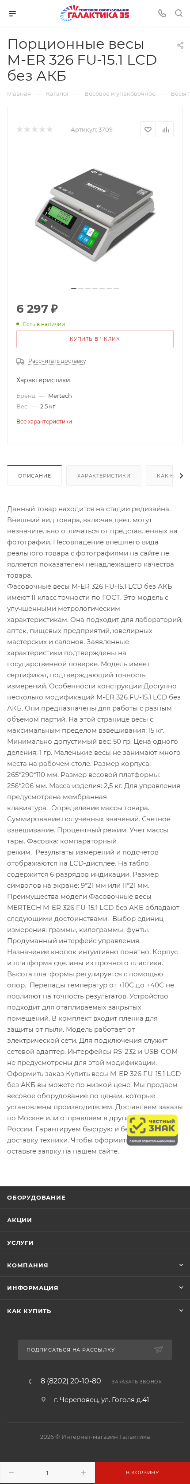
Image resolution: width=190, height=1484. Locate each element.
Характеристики (103, 476)
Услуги (20, 1242)
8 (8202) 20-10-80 (71, 1381)
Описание (34, 476)
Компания (27, 1265)
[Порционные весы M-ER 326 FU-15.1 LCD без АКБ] (95, 214)
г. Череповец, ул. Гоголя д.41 (101, 1399)
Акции (19, 1220)
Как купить (29, 1310)
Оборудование (36, 1197)
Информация (33, 1287)
